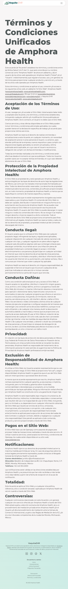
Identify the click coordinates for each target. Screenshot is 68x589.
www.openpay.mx (12, 440)
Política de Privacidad (34, 575)
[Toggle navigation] (61, 3)
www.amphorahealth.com (34, 91)
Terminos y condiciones (34, 577)
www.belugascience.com (15, 96)
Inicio (34, 562)
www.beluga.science (46, 94)
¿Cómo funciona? (34, 566)
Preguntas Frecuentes (34, 568)
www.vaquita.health (14, 99)
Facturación (34, 573)
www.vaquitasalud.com (32, 99)
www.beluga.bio (33, 96)
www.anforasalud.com (14, 94)
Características (34, 564)
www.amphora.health (14, 91)
